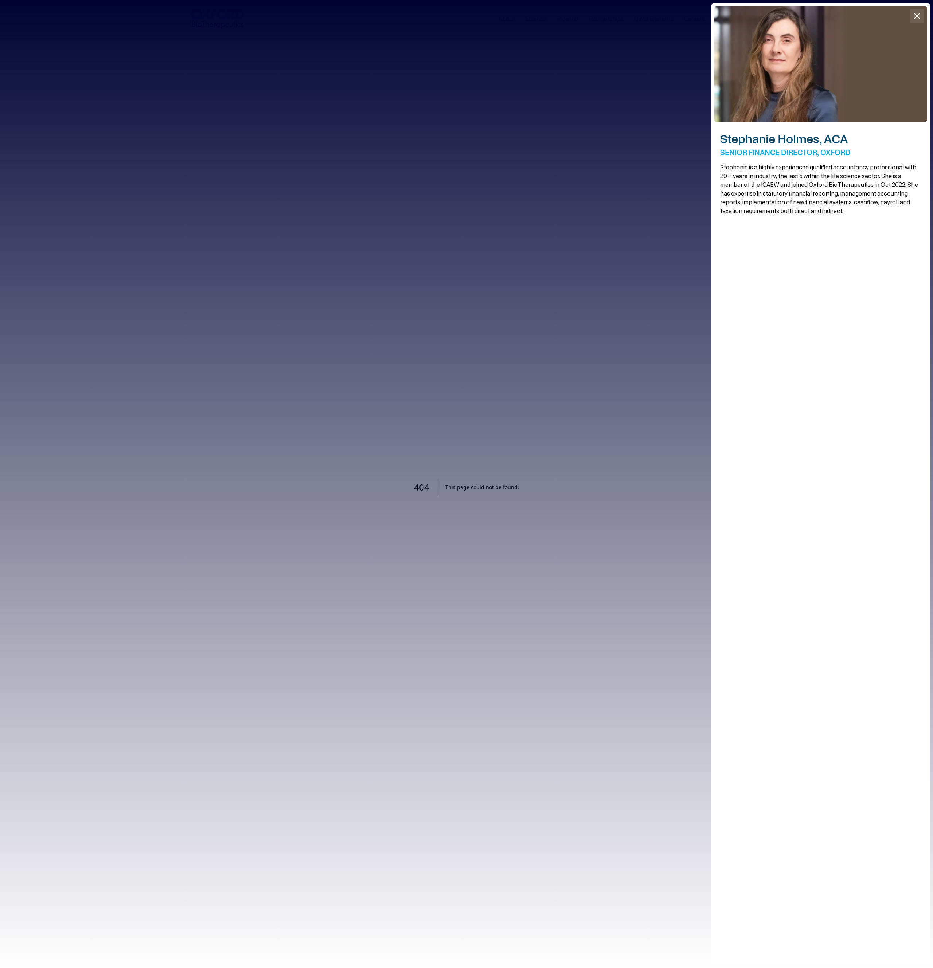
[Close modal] (466, 484)
